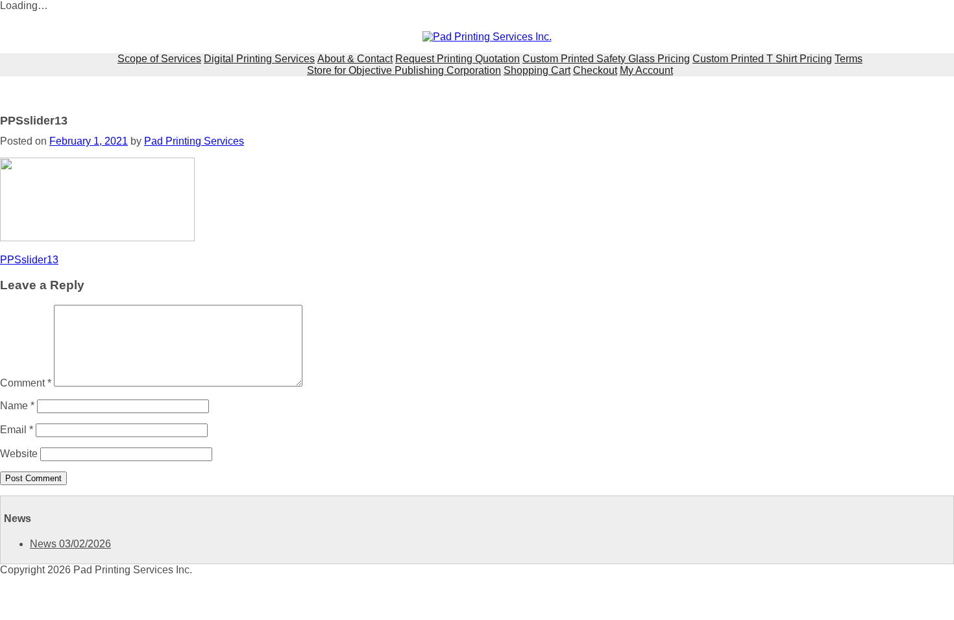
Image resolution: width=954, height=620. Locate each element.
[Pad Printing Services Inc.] (487, 36)
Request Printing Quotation (457, 58)
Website (19, 453)
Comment (25, 382)
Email (16, 429)
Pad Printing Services (194, 141)
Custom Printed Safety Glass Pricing (606, 58)
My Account (646, 70)
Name (17, 405)
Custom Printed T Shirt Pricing (762, 58)
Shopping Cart (537, 70)
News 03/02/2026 (70, 543)
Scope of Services (159, 58)
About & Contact (355, 58)
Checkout (595, 70)
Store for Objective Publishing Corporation (404, 70)
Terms (848, 58)
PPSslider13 (29, 259)
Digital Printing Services (259, 58)
